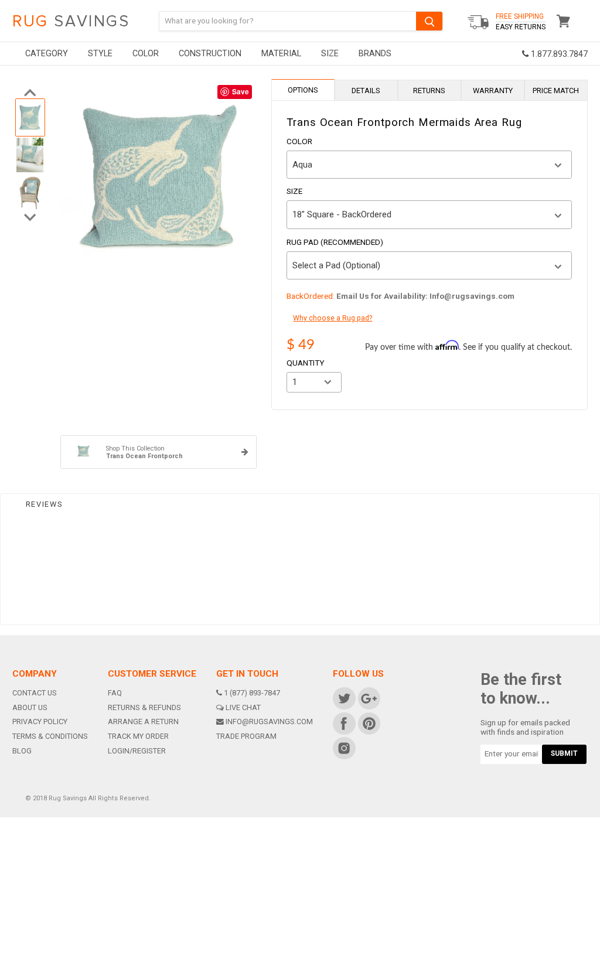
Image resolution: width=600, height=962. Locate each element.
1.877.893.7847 (558, 54)
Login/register (137, 750)
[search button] (429, 21)
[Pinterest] (368, 722)
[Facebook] (343, 722)
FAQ (115, 692)
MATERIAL (281, 54)
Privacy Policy (39, 721)
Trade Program (246, 736)
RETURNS (429, 90)
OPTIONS (303, 90)
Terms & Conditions (50, 736)
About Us (29, 707)
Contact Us (34, 692)
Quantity (305, 363)
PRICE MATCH (556, 90)
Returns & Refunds (144, 707)
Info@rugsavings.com (269, 721)
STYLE (100, 54)
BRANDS (375, 54)
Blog (22, 750)
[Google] (368, 698)
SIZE (330, 54)
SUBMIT (564, 753)
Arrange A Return (143, 721)
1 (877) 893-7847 (252, 692)
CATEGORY (46, 54)
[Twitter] (343, 698)
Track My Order (138, 736)
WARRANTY (493, 90)
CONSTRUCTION (210, 54)
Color (299, 142)
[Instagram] (343, 747)
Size (294, 191)
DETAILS (366, 90)
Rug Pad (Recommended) (335, 242)
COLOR (145, 54)
